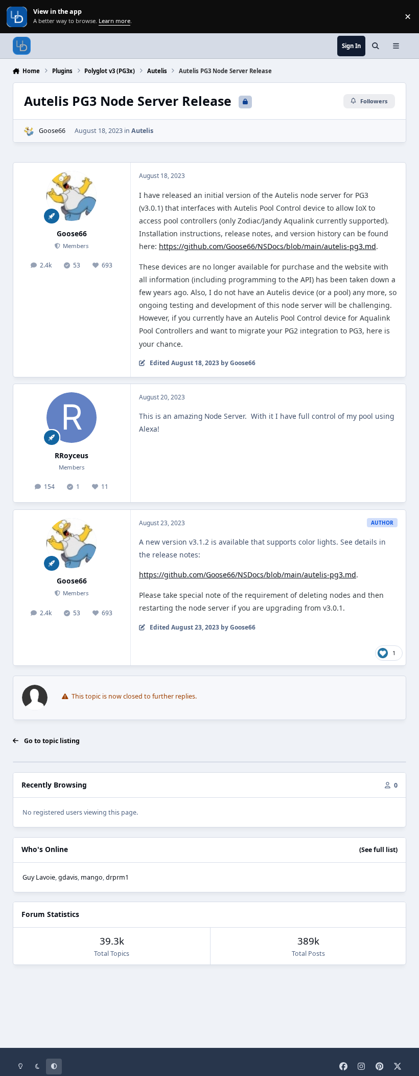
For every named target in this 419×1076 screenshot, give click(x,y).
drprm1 (117, 877)
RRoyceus (71, 455)
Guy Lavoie (38, 877)
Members (74, 246)
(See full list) (378, 849)
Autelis (142, 130)
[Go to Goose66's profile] (29, 131)
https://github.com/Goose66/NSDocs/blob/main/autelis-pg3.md (267, 246)
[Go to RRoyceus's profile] (71, 417)
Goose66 (52, 130)
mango (92, 877)
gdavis (68, 877)
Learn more (17, 16)
